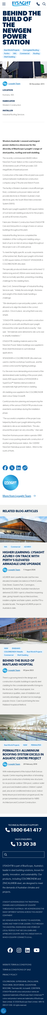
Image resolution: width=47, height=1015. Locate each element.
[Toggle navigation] (4, 4)
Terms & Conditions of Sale (17, 970)
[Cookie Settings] (3, 1011)
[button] (25, 467)
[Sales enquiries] (38, 4)
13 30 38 (25, 844)
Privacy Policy (10, 975)
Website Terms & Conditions (17, 965)
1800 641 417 (26, 830)
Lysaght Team (14, 84)
